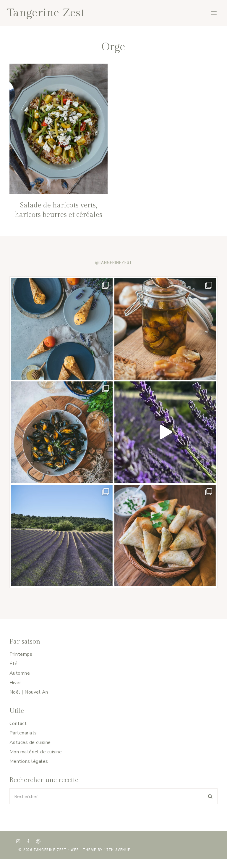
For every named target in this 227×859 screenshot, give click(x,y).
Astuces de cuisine (30, 742)
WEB (75, 849)
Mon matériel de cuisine (35, 752)
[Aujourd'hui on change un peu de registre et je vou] (62, 535)
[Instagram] (18, 841)
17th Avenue (117, 849)
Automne (19, 673)
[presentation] (58, 129)
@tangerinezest (113, 262)
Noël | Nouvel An (28, 692)
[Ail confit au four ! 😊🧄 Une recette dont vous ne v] (165, 329)
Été (13, 663)
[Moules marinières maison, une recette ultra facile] (62, 432)
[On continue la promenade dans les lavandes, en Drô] (165, 432)
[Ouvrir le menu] (213, 13)
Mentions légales (28, 761)
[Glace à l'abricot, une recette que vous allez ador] (62, 329)
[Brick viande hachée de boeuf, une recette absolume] (165, 535)
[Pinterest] (38, 841)
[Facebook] (28, 841)
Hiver (15, 682)
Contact (18, 723)
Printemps (20, 654)
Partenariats (23, 733)
